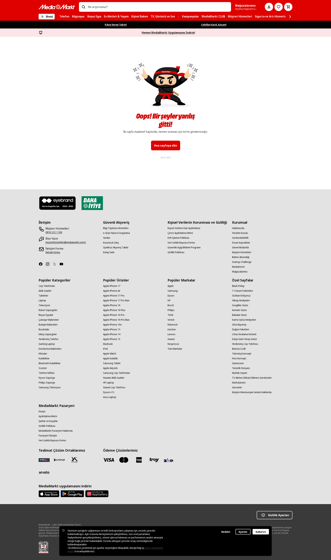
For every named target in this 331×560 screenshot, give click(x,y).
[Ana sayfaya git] (57, 6)
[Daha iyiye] (92, 203)
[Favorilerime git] (278, 7)
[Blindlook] (58, 203)
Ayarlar (243, 531)
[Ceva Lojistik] (44, 460)
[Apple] (49, 493)
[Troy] (154, 460)
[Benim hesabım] (269, 7)
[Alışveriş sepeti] (288, 7)
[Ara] (83, 7)
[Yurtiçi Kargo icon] (74, 460)
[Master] (123, 460)
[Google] (72, 493)
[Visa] (108, 460)
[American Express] (138, 460)
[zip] (169, 460)
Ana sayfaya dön (165, 145)
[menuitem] (64, 16)
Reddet (225, 531)
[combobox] (158, 7)
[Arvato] (44, 472)
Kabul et (261, 531)
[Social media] (42, 264)
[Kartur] (59, 460)
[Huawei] (96, 493)
